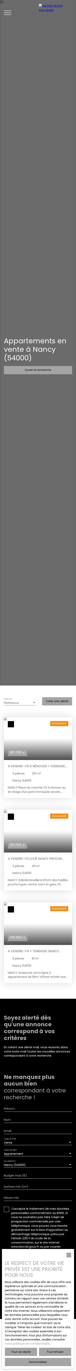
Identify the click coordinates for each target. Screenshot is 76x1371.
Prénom (9, 1108)
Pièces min (11, 1198)
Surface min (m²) (16, 1186)
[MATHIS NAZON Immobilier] (55, 12)
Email (7, 1131)
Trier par (8, 699)
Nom (7, 1120)
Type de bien (10, 1150)
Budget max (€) (15, 1175)
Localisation (10, 1161)
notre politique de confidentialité (27, 1344)
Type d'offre (10, 1139)
